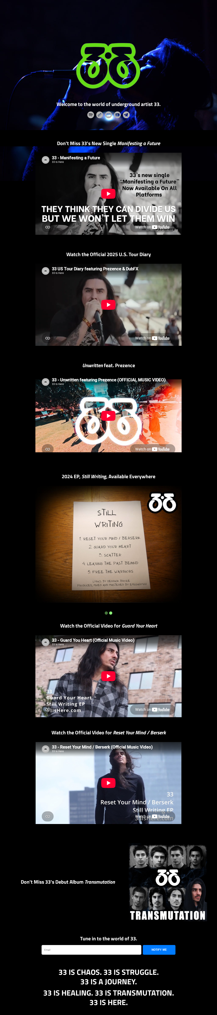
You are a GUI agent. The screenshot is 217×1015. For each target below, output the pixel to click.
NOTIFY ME (159, 949)
